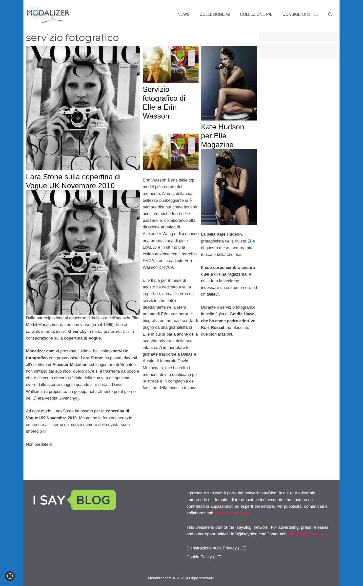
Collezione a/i (215, 14)
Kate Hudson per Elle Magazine (222, 136)
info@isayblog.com (232, 513)
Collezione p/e (256, 14)
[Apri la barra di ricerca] (330, 14)
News (184, 14)
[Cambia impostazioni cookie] (10, 576)
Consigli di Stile (300, 14)
